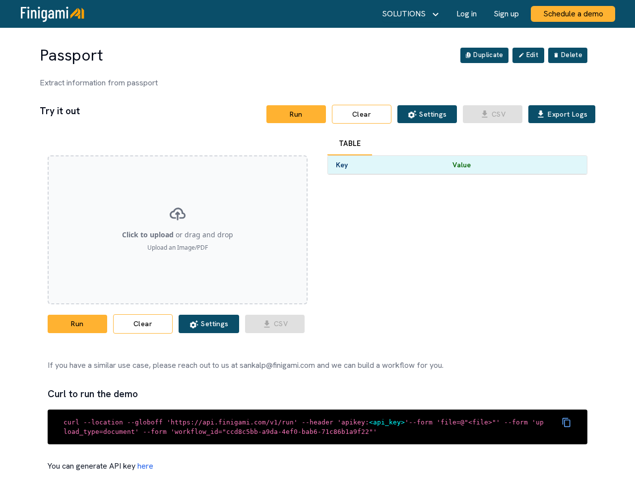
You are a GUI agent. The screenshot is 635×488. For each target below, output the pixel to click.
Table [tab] (350, 143)
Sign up (506, 13)
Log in (466, 13)
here (145, 466)
